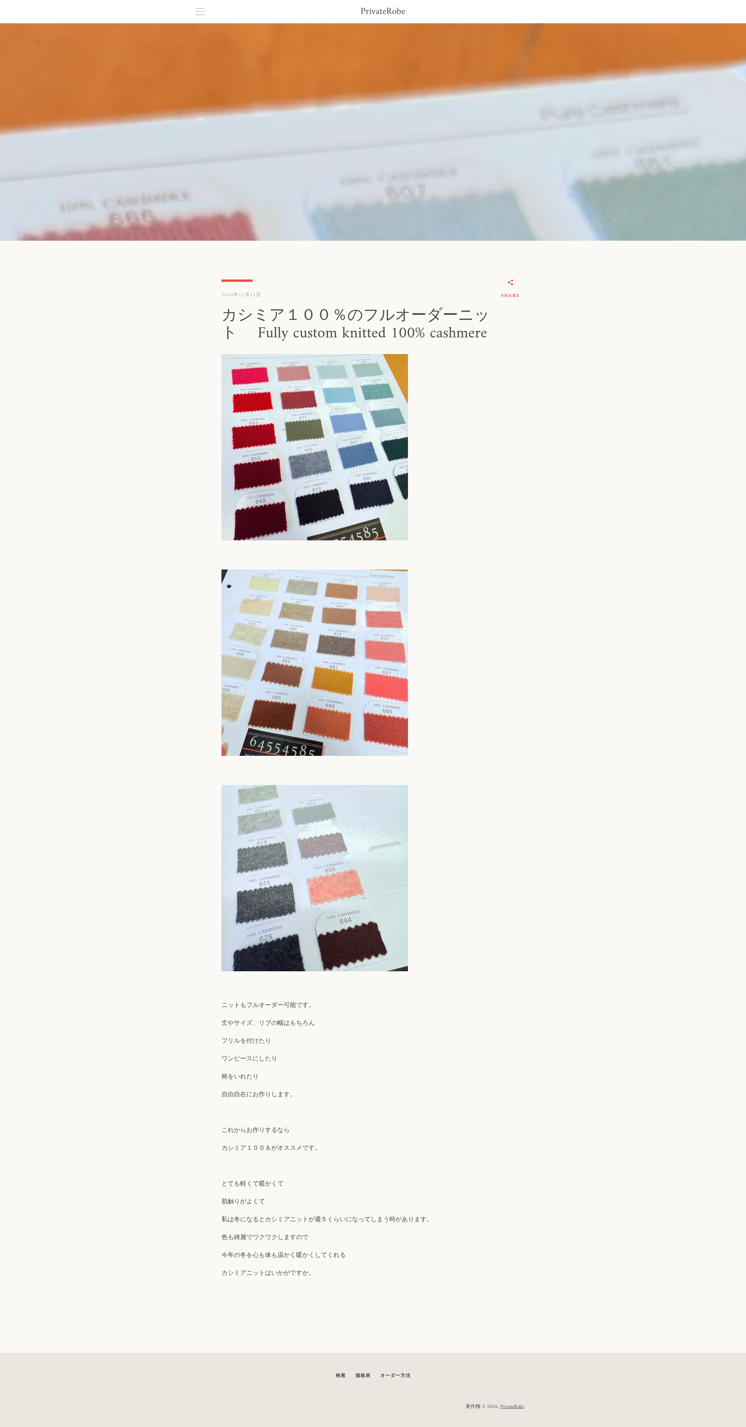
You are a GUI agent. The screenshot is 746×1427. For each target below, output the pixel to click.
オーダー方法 (395, 1376)
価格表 (363, 1376)
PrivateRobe (383, 11)
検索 (341, 1376)
